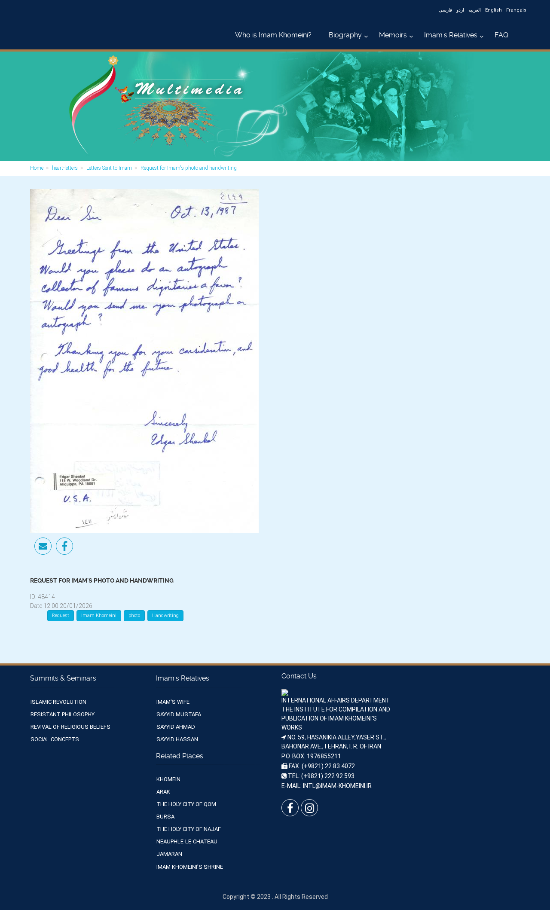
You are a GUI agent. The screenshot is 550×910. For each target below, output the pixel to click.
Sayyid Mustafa (178, 714)
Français (516, 10)
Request (60, 615)
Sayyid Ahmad (175, 727)
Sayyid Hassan (177, 739)
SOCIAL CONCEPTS (55, 739)
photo (134, 615)
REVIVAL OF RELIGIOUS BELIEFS (70, 727)
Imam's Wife (172, 702)
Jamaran (169, 854)
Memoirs (393, 35)
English (493, 10)
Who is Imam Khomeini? (273, 35)
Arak (163, 791)
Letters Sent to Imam (109, 168)
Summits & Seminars (63, 678)
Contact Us (299, 676)
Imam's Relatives (450, 35)
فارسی (445, 10)
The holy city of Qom (186, 804)
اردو (460, 10)
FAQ (501, 35)
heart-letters (65, 168)
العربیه (474, 10)
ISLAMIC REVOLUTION (58, 702)
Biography (345, 35)
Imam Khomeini (98, 615)
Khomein (168, 779)
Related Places (179, 756)
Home (36, 168)
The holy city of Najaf (188, 829)
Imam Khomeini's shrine (189, 867)
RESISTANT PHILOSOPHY (63, 714)
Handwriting (165, 615)
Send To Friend (43, 546)
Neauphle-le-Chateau (186, 841)
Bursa (165, 816)
